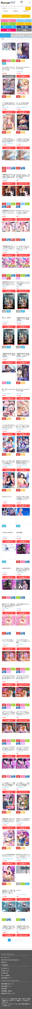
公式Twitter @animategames (10, 960)
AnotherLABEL (5, 179)
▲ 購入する (23, 76)
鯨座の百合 (4, 286)
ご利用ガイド (5, 968)
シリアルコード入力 (16, 16)
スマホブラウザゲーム (26, 35)
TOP (2, 39)
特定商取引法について (8, 984)
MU (3, 71)
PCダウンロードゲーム (16, 35)
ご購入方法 (5, 973)
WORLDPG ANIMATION (21, 107)
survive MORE (19, 71)
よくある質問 (5, 975)
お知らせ (4, 962)
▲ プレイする (23, 183)
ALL (5, 35)
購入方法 (25, 11)
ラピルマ (4, 214)
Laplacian (4, 536)
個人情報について (7, 986)
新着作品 (15, 11)
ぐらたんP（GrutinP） (21, 894)
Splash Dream (5, 322)
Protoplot (18, 608)
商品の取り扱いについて (8, 993)
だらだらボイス (5, 930)
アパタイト (19, 143)
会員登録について (7, 978)
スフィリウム (5, 680)
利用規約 (4, 988)
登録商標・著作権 (7, 991)
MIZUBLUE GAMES (6, 393)
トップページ (5, 957)
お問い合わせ (5, 971)
